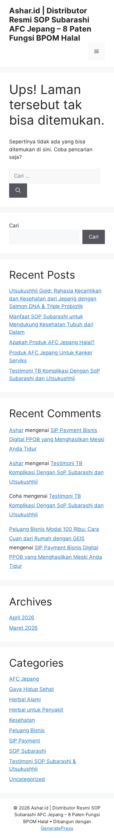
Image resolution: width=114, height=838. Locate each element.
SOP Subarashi (27, 751)
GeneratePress (57, 828)
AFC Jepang (24, 679)
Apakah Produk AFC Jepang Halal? (52, 342)
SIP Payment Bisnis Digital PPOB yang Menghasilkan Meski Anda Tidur (56, 439)
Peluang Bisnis (27, 730)
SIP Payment (24, 741)
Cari (14, 226)
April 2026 (21, 618)
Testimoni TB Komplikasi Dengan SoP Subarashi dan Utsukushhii (56, 472)
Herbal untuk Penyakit (36, 710)
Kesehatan (22, 720)
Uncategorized (27, 779)
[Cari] (18, 190)
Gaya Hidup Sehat (31, 689)
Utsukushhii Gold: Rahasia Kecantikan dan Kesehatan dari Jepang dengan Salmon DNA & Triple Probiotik (55, 298)
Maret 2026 (23, 628)
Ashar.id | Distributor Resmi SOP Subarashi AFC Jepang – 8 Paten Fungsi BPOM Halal (50, 24)
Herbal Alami (25, 699)
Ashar (16, 430)
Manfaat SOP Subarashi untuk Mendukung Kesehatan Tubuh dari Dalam (51, 324)
